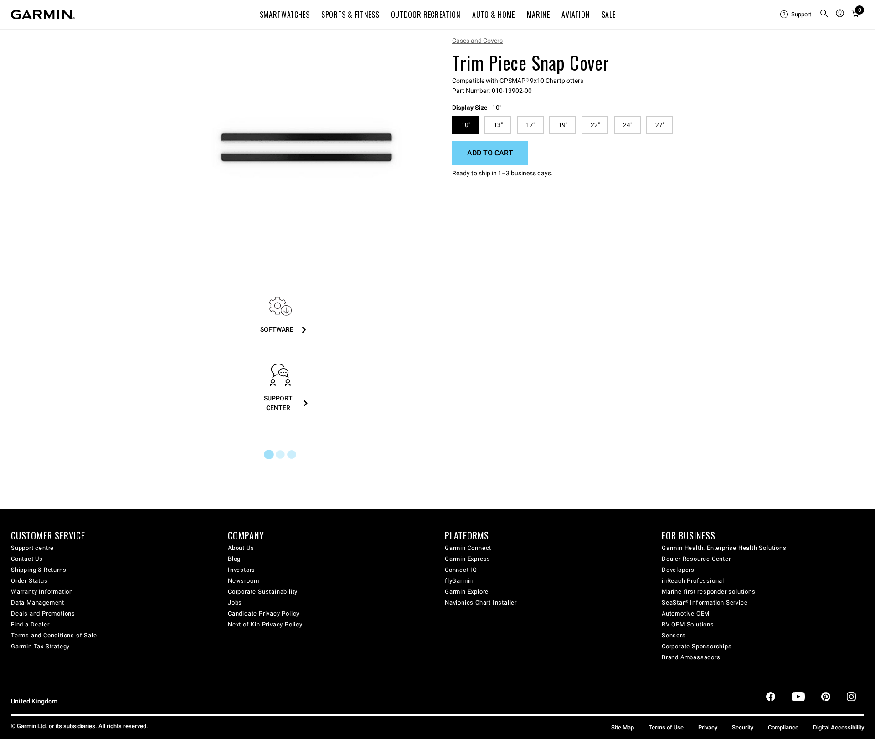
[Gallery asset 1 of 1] (306, 147)
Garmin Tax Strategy (40, 646)
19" (562, 124)
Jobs (235, 602)
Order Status (29, 580)
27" (659, 124)
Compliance (783, 727)
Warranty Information (42, 591)
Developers (678, 569)
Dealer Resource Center (696, 558)
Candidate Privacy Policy (263, 613)
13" (498, 124)
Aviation (575, 14)
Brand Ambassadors (691, 657)
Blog (234, 558)
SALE (609, 14)
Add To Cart (490, 153)
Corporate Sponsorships (697, 646)
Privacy (707, 727)
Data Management (37, 602)
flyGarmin (459, 580)
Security (742, 727)
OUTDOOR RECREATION (426, 14)
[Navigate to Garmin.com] (43, 14)
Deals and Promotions (43, 613)
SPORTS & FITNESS (350, 14)
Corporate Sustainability (263, 591)
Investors (241, 569)
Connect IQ (461, 569)
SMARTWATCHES (285, 14)
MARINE (538, 14)
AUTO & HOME (493, 14)
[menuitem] (796, 14)
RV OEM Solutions (688, 624)
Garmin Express (467, 558)
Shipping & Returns (38, 569)
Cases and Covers (477, 40)
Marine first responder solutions (709, 591)
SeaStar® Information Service (704, 602)
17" (530, 124)
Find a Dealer (30, 624)
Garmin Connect (468, 547)
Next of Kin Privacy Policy (265, 624)
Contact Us (27, 558)
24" (627, 124)
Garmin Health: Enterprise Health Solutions (724, 547)
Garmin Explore (467, 591)
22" (595, 124)
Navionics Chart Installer (481, 602)
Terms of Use (666, 727)
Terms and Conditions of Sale (54, 635)
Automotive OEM (686, 613)
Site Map (622, 727)
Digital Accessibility (838, 727)
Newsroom (243, 580)
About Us (241, 547)
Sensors (674, 635)
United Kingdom (34, 701)
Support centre (32, 547)
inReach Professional (693, 580)
